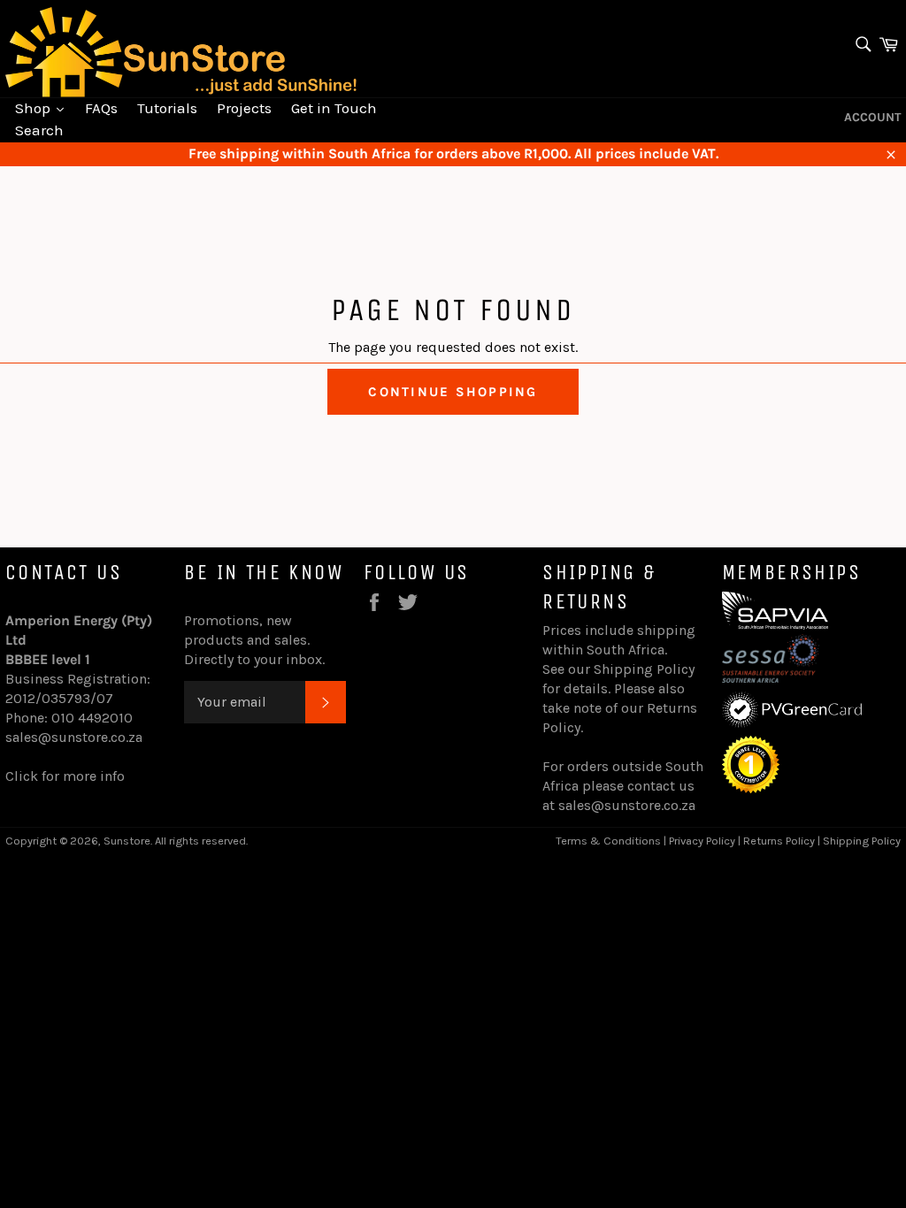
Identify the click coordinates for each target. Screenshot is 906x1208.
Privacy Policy (702, 840)
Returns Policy (779, 840)
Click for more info (65, 776)
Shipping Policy (644, 669)
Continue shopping (452, 392)
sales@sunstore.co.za (73, 737)
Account (872, 117)
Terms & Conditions (608, 840)
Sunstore (127, 840)
